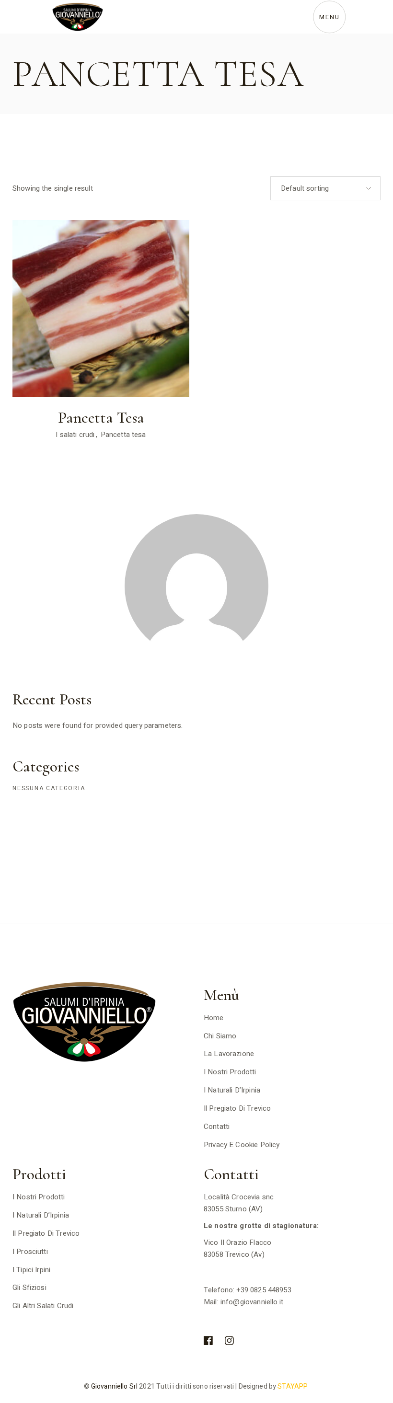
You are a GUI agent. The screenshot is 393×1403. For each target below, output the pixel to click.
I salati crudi (75, 434)
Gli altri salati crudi (42, 1305)
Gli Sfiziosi (29, 1287)
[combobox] (325, 188)
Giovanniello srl (114, 1386)
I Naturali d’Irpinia (232, 1090)
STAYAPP (293, 1386)
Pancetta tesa (123, 434)
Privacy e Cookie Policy (241, 1144)
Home (214, 1017)
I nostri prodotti (230, 1072)
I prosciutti (30, 1251)
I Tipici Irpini (31, 1270)
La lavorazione (229, 1053)
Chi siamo (220, 1036)
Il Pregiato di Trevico (237, 1108)
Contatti (217, 1126)
